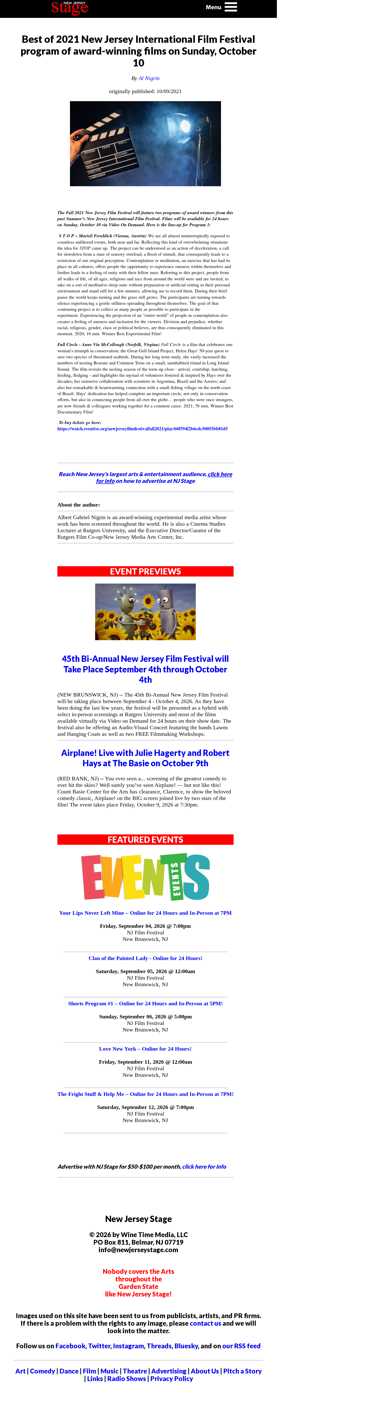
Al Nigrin (149, 78)
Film (89, 1371)
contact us (205, 1323)
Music (109, 1371)
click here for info (204, 1166)
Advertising (169, 1371)
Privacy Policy (171, 1378)
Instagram (128, 1346)
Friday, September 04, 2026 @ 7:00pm (145, 926)
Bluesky (186, 1346)
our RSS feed (241, 1346)
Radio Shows (126, 1378)
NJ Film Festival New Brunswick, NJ (145, 935)
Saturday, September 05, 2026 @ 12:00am (145, 971)
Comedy (42, 1371)
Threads (159, 1346)
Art (20, 1371)
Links (95, 1378)
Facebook (70, 1346)
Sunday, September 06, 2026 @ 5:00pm (145, 1016)
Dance (69, 1371)
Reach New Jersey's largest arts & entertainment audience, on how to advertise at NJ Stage (145, 477)
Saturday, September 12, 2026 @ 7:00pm (145, 1107)
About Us (205, 1371)
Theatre (135, 1371)
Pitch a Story (242, 1371)
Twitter (99, 1346)
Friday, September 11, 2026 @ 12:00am (145, 1062)
